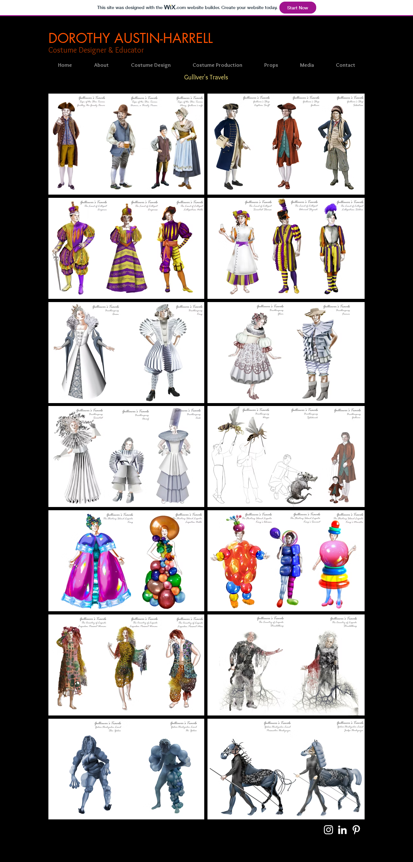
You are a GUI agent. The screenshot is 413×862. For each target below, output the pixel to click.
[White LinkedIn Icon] (342, 830)
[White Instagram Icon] (328, 830)
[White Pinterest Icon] (356, 830)
